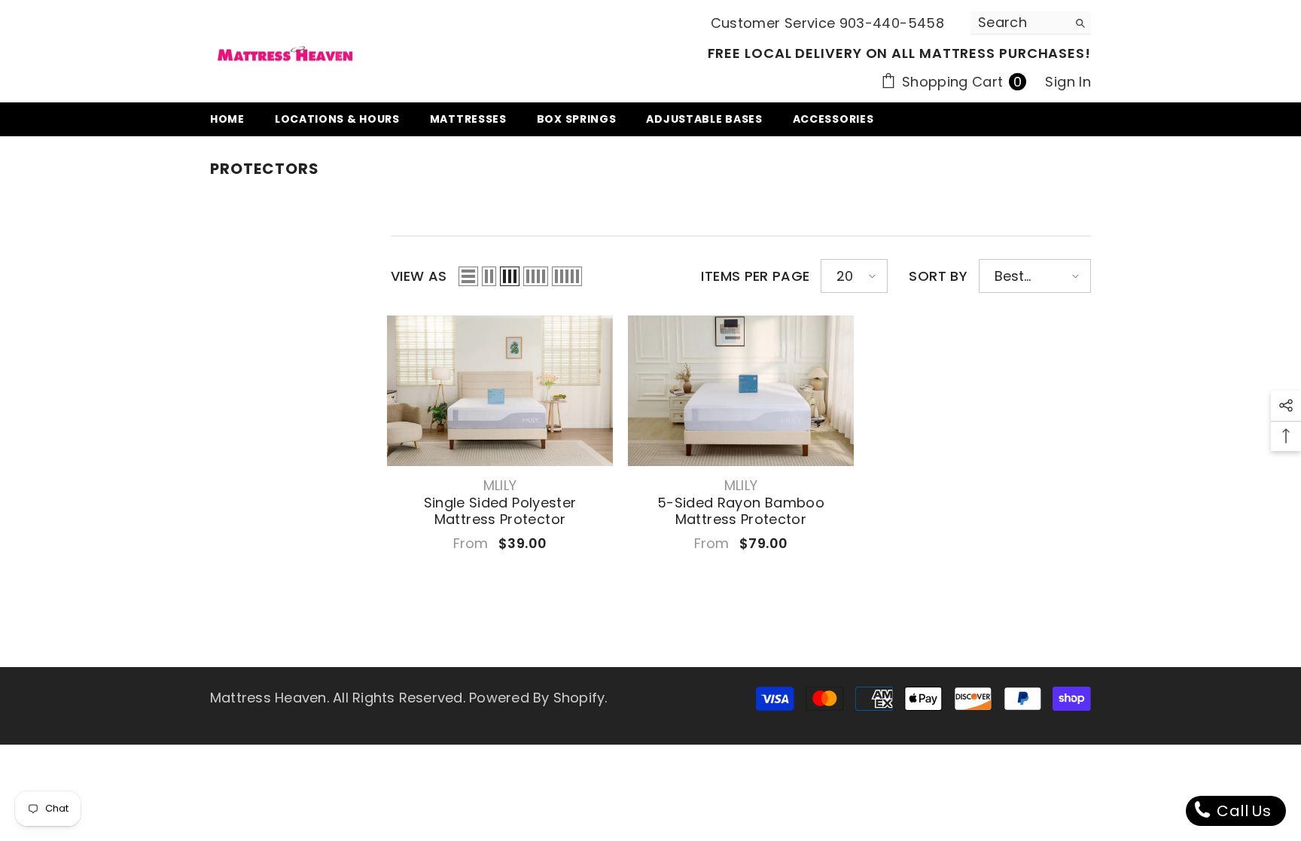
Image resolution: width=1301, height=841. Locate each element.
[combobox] (1019, 22)
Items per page (755, 276)
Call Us (1242, 810)
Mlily (500, 485)
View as (419, 276)
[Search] (1030, 23)
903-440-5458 (891, 23)
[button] (468, 276)
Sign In (1068, 81)
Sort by (938, 276)
